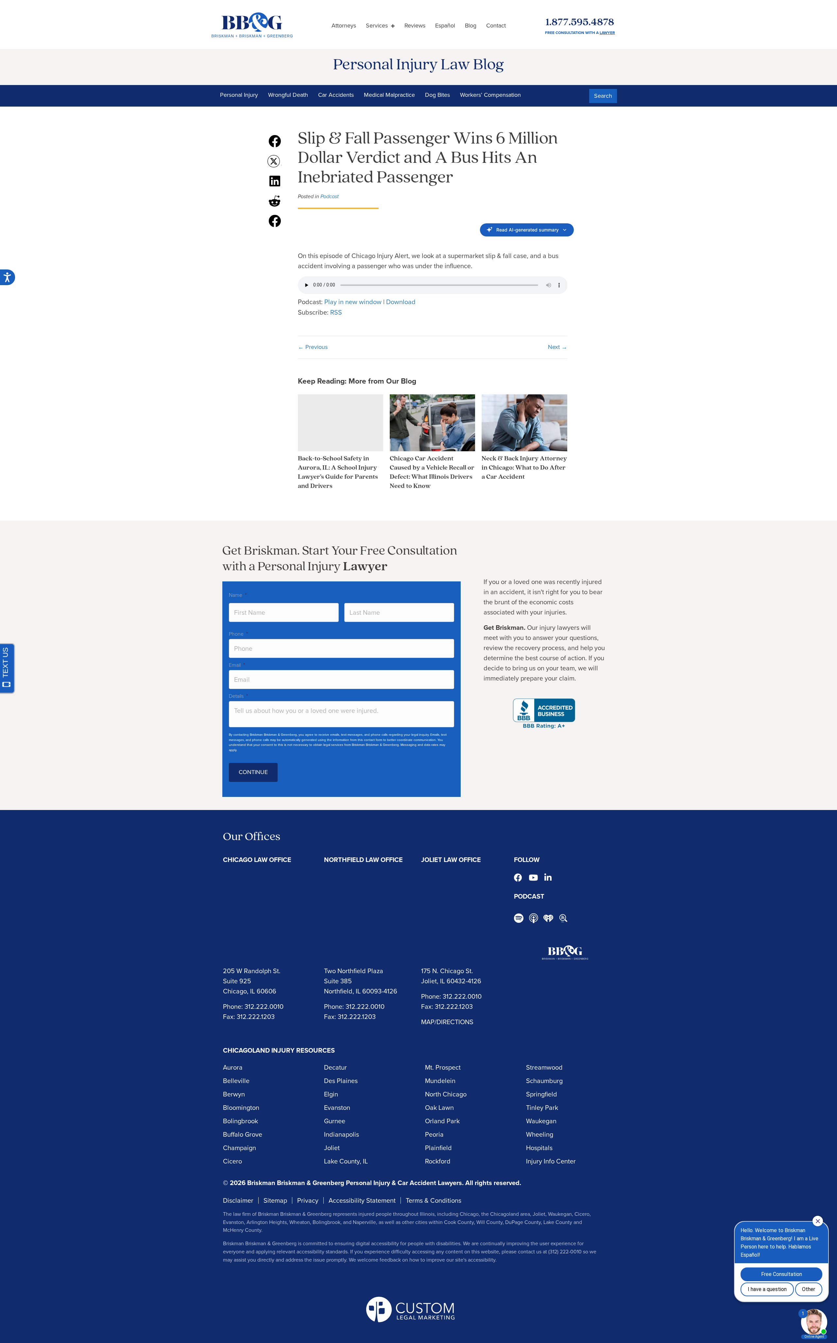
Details (238, 696)
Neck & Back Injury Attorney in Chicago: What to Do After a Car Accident (524, 468)
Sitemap (275, 1200)
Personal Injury (239, 95)
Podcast (329, 196)
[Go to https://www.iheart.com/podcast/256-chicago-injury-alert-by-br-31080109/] (548, 918)
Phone (238, 634)
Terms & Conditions (433, 1200)
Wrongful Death (288, 95)
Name (238, 595)
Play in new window (353, 302)
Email (237, 665)
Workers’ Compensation (490, 95)
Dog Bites (437, 95)
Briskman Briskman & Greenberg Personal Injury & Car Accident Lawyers (354, 1183)
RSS (336, 312)
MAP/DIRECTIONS (447, 1022)
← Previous (313, 347)
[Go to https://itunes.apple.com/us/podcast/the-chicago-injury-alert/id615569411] (533, 918)
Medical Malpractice (389, 95)
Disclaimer (238, 1200)
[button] (603, 96)
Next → (557, 347)
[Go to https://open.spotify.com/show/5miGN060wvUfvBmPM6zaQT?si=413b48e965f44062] (519, 919)
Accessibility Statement (362, 1200)
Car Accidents (336, 95)
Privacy (307, 1200)
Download (401, 302)
